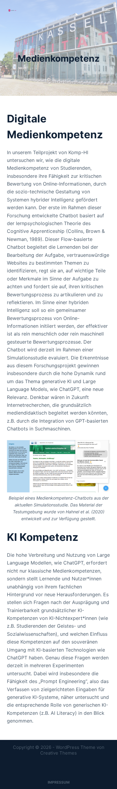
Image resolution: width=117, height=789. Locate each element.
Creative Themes (58, 753)
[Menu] (107, 10)
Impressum (59, 782)
